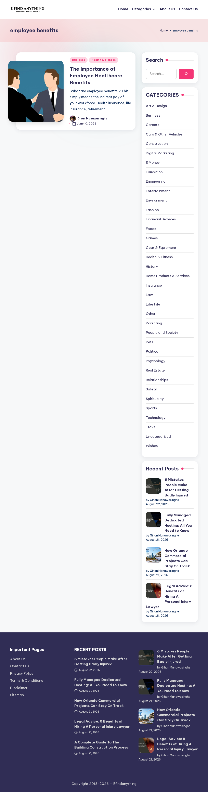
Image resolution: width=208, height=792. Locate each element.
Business (78, 59)
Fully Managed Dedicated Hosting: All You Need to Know (178, 523)
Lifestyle (153, 304)
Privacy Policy (22, 673)
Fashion (152, 210)
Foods (151, 228)
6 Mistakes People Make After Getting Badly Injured (177, 487)
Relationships (157, 380)
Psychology (155, 361)
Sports (151, 408)
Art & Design (156, 106)
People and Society (162, 332)
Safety (151, 389)
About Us (18, 659)
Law (149, 295)
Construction (157, 143)
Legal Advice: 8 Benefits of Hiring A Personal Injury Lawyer (169, 596)
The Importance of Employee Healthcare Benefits (96, 76)
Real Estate (155, 370)
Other (151, 313)
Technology (156, 417)
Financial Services (161, 219)
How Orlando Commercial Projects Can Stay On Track (177, 558)
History (152, 266)
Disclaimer (19, 688)
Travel (151, 427)
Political (152, 351)
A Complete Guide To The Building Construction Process (101, 745)
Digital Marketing (160, 153)
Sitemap (17, 695)
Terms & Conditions (26, 680)
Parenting (154, 323)
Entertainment (158, 191)
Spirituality (155, 399)
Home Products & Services (168, 276)
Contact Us (19, 666)
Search (154, 60)
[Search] (186, 74)
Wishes (152, 446)
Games (152, 238)
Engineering (156, 181)
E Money (153, 162)
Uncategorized (158, 436)
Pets (149, 342)
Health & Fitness (103, 59)
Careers (152, 124)
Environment (156, 200)
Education (154, 172)
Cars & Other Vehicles (164, 134)
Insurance (154, 285)
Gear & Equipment (161, 247)
